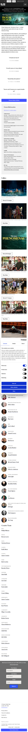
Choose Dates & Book (14, 729)
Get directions (4, 707)
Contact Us (3, 715)
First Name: (14, 668)
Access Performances (9, 154)
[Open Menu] (25, 4)
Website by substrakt (4, 721)
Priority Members (17, 8)
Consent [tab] (5, 343)
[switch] (25, 370)
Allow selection (14, 387)
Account (9, 1)
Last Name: (14, 673)
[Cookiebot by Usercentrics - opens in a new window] (21, 340)
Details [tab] (14, 343)
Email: (14, 679)
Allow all (14, 383)
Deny (14, 391)
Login (14, 1)
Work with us (4, 717)
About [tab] (23, 343)
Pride (23, 8)
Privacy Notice (4, 710)
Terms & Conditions (5, 713)
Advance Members (5, 9)
